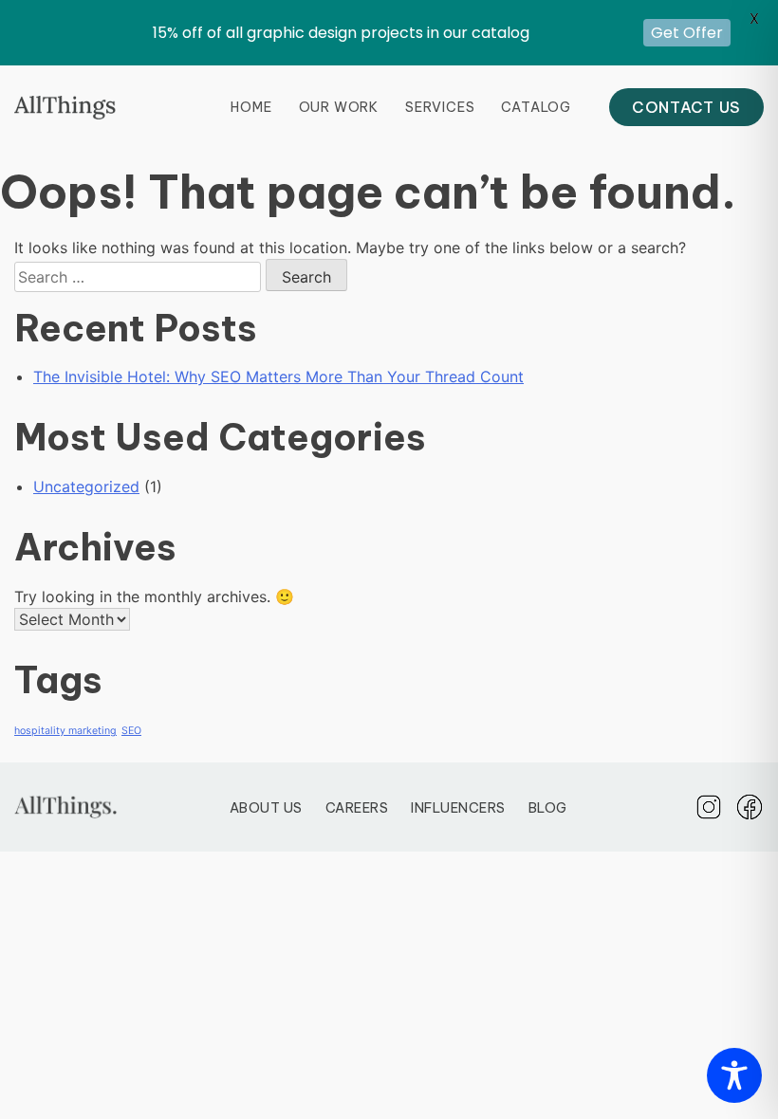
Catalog (536, 107)
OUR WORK (339, 107)
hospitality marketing (65, 731)
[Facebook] (749, 807)
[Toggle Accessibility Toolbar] (734, 1075)
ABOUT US (266, 807)
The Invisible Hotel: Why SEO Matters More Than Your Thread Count (278, 376)
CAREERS (357, 807)
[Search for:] (140, 276)
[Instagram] (708, 807)
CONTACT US (686, 107)
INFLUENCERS (458, 807)
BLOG (547, 807)
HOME (251, 107)
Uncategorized (86, 486)
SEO (131, 731)
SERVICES (439, 107)
